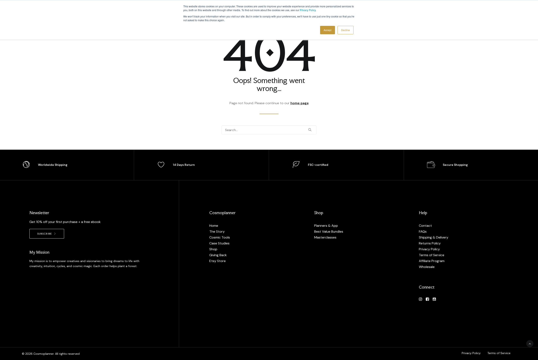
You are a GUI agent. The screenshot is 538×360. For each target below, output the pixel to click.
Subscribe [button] (44, 233)
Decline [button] (345, 30)
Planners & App (326, 225)
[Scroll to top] (529, 343)
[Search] (269, 130)
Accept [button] (327, 30)
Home (213, 225)
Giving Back (218, 255)
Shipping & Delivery (433, 237)
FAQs (423, 231)
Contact (425, 225)
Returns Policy (430, 243)
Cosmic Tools (219, 237)
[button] (310, 130)
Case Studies (219, 243)
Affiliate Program (431, 261)
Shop (213, 249)
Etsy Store (217, 261)
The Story (217, 231)
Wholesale (427, 267)
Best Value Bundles (328, 231)
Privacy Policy (308, 10)
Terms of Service (431, 255)
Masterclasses (325, 237)
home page (299, 103)
